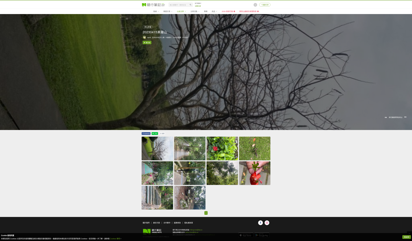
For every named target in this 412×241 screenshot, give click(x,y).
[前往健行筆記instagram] (267, 222)
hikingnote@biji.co (196, 230)
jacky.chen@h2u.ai (192, 232)
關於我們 (146, 222)
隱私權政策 (188, 222)
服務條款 (177, 222)
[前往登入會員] (255, 4)
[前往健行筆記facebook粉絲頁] (260, 222)
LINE (155, 133)
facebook (147, 133)
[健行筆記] (153, 5)
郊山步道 (147, 27)
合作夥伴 (167, 222)
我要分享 (266, 5)
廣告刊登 (156, 222)
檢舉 (163, 133)
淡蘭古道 (198, 6)
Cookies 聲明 (115, 238)
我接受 (406, 237)
